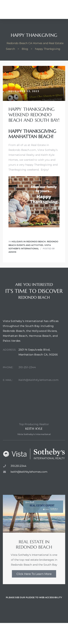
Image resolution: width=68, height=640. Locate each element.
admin (12, 252)
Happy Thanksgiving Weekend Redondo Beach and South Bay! (33, 114)
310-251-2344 (27, 367)
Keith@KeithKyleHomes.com (39, 380)
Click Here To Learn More (34, 574)
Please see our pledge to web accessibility (34, 597)
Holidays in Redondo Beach (29, 241)
